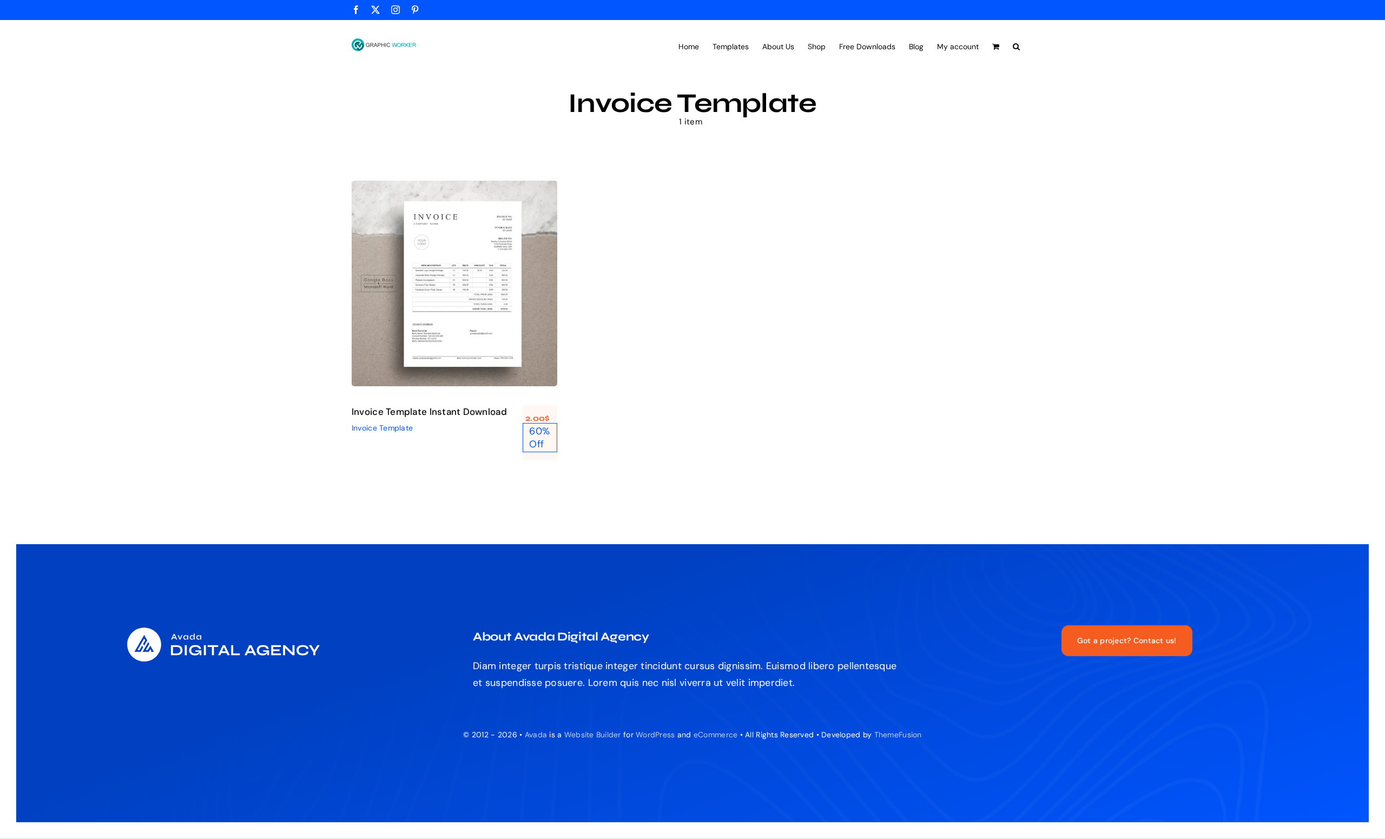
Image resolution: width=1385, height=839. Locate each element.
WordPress (655, 734)
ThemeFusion (898, 734)
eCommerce (715, 734)
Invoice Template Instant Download (429, 412)
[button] (1016, 45)
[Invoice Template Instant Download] (454, 283)
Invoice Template (454, 295)
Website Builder (592, 734)
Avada (536, 734)
